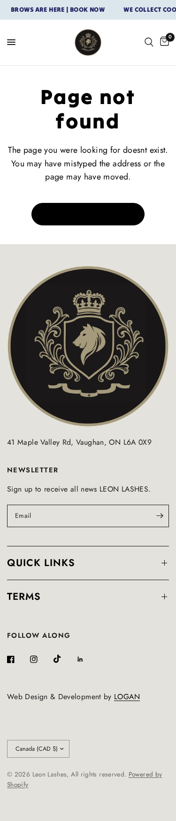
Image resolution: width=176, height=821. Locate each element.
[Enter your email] (159, 516)
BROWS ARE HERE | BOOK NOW (55, 10)
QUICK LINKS (41, 563)
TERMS (24, 597)
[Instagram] (40, 659)
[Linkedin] (87, 659)
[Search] (149, 42)
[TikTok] (64, 659)
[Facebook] (17, 659)
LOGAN (127, 696)
